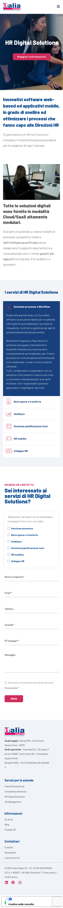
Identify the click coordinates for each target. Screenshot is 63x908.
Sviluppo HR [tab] (21, 451)
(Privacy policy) (11, 687)
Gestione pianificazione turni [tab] (31, 426)
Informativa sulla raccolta (19, 904)
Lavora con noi (12, 857)
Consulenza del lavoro (16, 791)
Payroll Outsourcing (14, 786)
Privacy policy (49, 872)
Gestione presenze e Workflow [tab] (32, 306)
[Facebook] (13, 882)
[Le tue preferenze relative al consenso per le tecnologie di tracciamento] (5, 903)
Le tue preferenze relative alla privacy (34, 899)
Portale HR (10, 829)
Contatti (9, 847)
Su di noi (9, 819)
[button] (32, 56)
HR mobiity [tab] (20, 438)
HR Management (13, 801)
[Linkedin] (6, 882)
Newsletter (10, 852)
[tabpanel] (31, 354)
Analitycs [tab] (19, 414)
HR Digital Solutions (15, 796)
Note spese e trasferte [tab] (27, 401)
